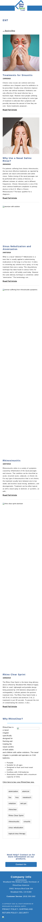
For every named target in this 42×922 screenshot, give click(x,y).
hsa (16, 797)
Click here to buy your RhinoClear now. (18, 782)
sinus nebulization (16, 827)
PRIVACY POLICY (10, 909)
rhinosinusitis (14, 821)
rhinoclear (13, 809)
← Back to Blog (9, 31)
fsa (10, 797)
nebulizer (12, 803)
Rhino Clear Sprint (14, 674)
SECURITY (24, 913)
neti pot (23, 803)
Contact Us (21, 864)
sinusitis (27, 821)
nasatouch (27, 797)
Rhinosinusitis (11, 460)
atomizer (25, 791)
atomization (13, 791)
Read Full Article (10, 110)
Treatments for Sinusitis (17, 75)
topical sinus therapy (17, 834)
